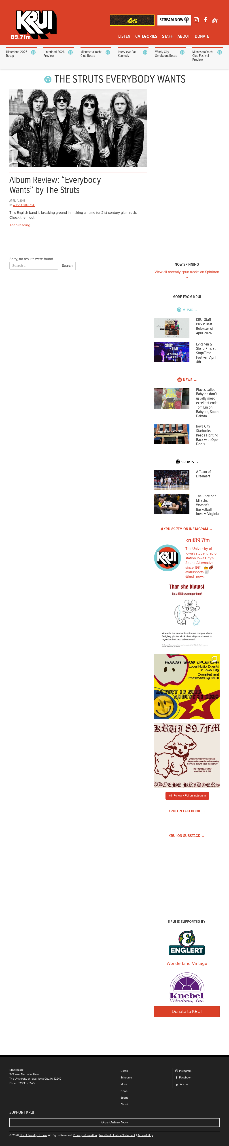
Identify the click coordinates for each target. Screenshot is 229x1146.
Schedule (126, 1077)
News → (190, 380)
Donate (202, 37)
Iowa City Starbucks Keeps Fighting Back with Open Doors (207, 435)
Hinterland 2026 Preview (54, 54)
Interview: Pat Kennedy (127, 54)
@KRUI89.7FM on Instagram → (187, 529)
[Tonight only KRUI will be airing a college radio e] (187, 755)
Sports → (190, 462)
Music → (190, 310)
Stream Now (171, 20)
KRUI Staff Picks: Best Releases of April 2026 (204, 326)
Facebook (184, 1077)
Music (124, 1084)
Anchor (184, 1084)
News (124, 1091)
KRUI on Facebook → (186, 811)
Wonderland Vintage (187, 963)
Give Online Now (114, 1122)
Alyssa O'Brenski (24, 205)
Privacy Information (85, 1135)
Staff (167, 37)
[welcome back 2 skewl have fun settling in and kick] (187, 686)
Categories (146, 37)
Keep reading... (21, 225)
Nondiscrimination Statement (117, 1135)
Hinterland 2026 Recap (16, 54)
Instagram (184, 1071)
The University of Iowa (33, 1135)
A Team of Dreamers (203, 474)
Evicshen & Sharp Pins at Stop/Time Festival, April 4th (206, 353)
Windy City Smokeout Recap (166, 54)
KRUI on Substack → (187, 836)
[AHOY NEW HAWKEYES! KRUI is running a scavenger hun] (187, 617)
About (184, 37)
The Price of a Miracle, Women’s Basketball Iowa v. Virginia (207, 505)
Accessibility (145, 1135)
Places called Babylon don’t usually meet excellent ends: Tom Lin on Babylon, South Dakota (207, 403)
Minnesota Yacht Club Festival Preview (202, 56)
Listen (124, 37)
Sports (124, 1097)
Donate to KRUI (187, 1011)
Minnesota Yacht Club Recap (91, 54)
